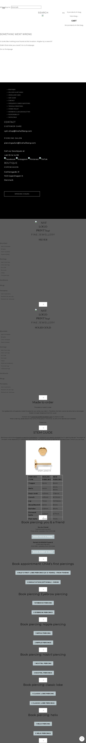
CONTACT (11, 100)
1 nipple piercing (43, 633)
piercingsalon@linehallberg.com (20, 143)
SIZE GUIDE (12, 98)
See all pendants (6, 294)
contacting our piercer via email (49, 437)
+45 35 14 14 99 (11, 155)
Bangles (3, 249)
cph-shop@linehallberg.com (18, 131)
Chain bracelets (5, 251)
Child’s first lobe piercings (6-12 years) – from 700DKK (43, 573)
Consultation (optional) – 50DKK (43, 582)
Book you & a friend (43, 537)
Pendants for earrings (7, 296)
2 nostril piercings (43, 673)
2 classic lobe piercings (43, 703)
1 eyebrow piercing (43, 603)
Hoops (3, 272)
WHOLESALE (12, 117)
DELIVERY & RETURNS (15, 92)
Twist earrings (5, 275)
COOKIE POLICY (13, 109)
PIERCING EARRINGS (7, 363)
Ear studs (3, 270)
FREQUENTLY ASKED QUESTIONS (19, 103)
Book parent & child (43, 552)
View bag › (74, 16)
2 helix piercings (43, 733)
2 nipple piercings (43, 643)
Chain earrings (5, 265)
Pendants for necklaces (7, 299)
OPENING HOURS (22, 194)
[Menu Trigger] (4, 8)
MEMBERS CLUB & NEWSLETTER (19, 111)
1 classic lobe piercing (43, 694)
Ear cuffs (3, 267)
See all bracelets (5, 246)
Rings (2, 285)
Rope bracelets (5, 254)
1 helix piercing (43, 724)
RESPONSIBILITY (13, 114)
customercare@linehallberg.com (42, 417)
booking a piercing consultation (26, 437)
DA (63, 13)
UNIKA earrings (5, 368)
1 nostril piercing (43, 663)
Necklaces (4, 280)
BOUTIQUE (11, 89)
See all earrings (5, 262)
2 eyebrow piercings (43, 612)
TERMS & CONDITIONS (15, 106)
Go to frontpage (6, 49)
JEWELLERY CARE (14, 95)
